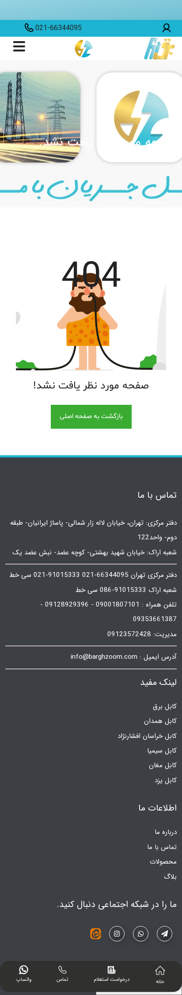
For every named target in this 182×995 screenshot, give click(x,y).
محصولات (163, 862)
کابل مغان (163, 765)
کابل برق (165, 706)
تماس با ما (162, 847)
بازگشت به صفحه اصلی (91, 416)
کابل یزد (166, 780)
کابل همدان (160, 721)
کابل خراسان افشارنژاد (147, 736)
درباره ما (166, 832)
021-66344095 (58, 28)
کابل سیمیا (162, 750)
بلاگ (170, 877)
